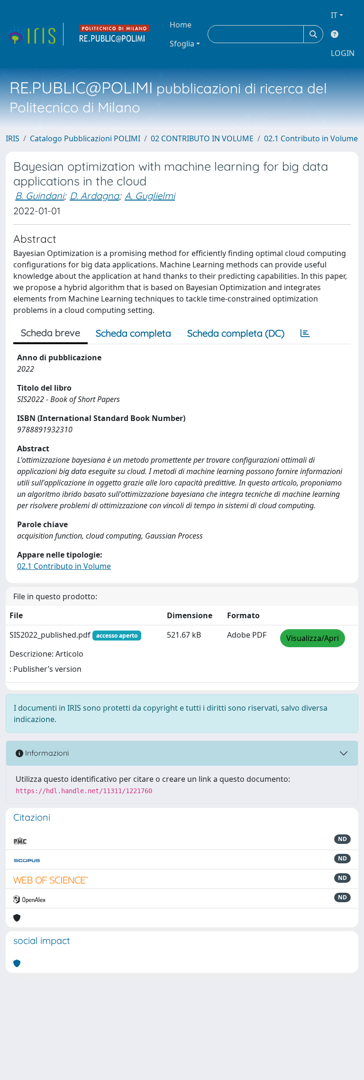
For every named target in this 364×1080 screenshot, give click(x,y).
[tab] (305, 333)
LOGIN (343, 53)
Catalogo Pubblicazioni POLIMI (85, 138)
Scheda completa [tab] (133, 333)
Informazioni (46, 753)
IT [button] (334, 15)
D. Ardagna (94, 195)
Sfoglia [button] (182, 43)
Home (180, 24)
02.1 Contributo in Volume (311, 138)
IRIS (12, 138)
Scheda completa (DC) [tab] (235, 333)
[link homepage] (35, 34)
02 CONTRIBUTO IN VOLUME (202, 138)
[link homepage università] (114, 34)
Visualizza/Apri (312, 638)
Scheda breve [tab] (50, 333)
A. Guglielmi (150, 195)
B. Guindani (39, 195)
